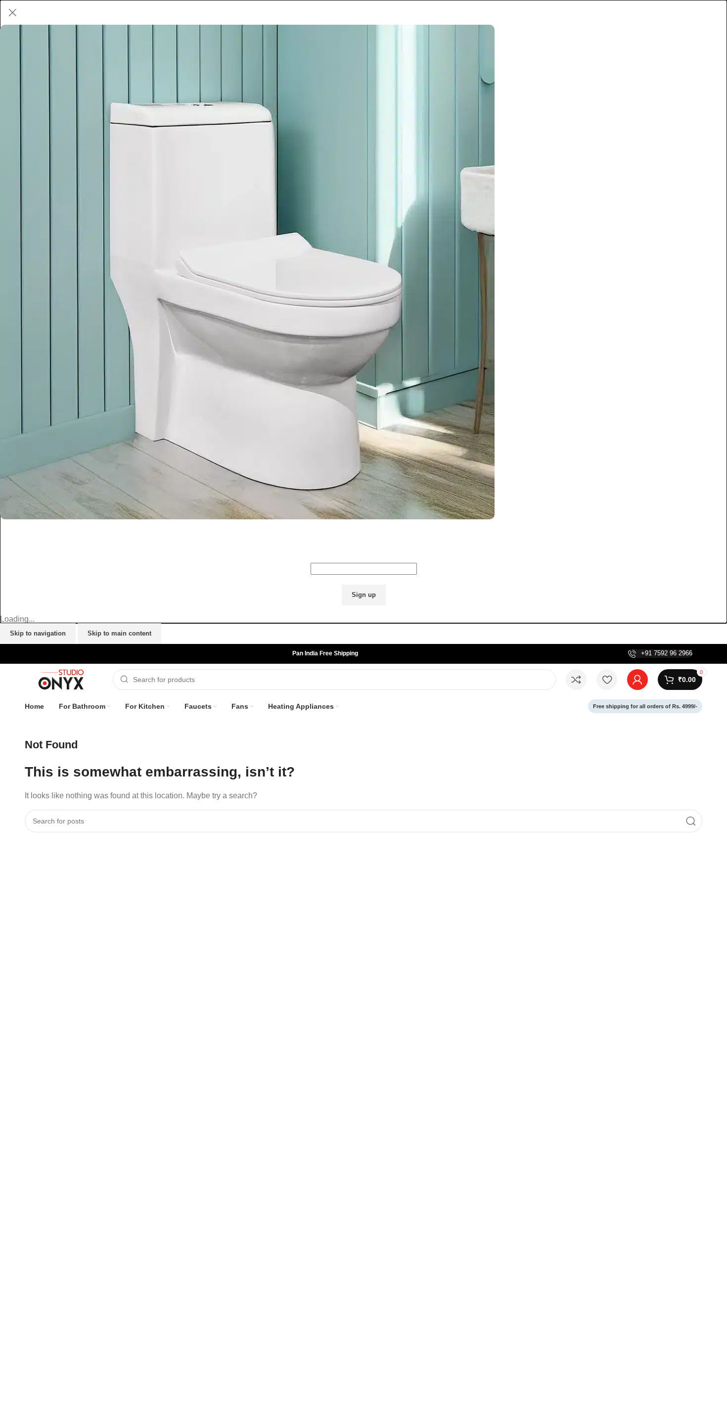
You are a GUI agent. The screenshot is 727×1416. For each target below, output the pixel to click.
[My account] (637, 679)
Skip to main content (119, 633)
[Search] (691, 821)
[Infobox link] (660, 653)
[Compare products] (576, 679)
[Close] (12, 12)
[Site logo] (64, 679)
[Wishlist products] (606, 679)
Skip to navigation (38, 633)
